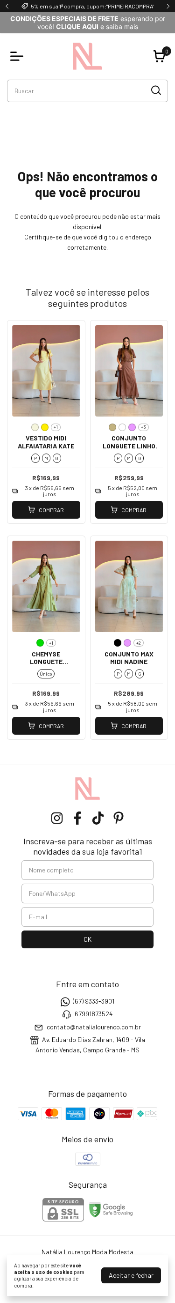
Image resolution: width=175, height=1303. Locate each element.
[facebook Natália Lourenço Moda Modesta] (77, 818)
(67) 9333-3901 (93, 1001)
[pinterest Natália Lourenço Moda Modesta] (118, 818)
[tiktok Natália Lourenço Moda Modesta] (98, 818)
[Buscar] (155, 90)
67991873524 (94, 1014)
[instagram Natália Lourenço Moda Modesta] (57, 818)
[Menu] (18, 56)
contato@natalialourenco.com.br (94, 1027)
